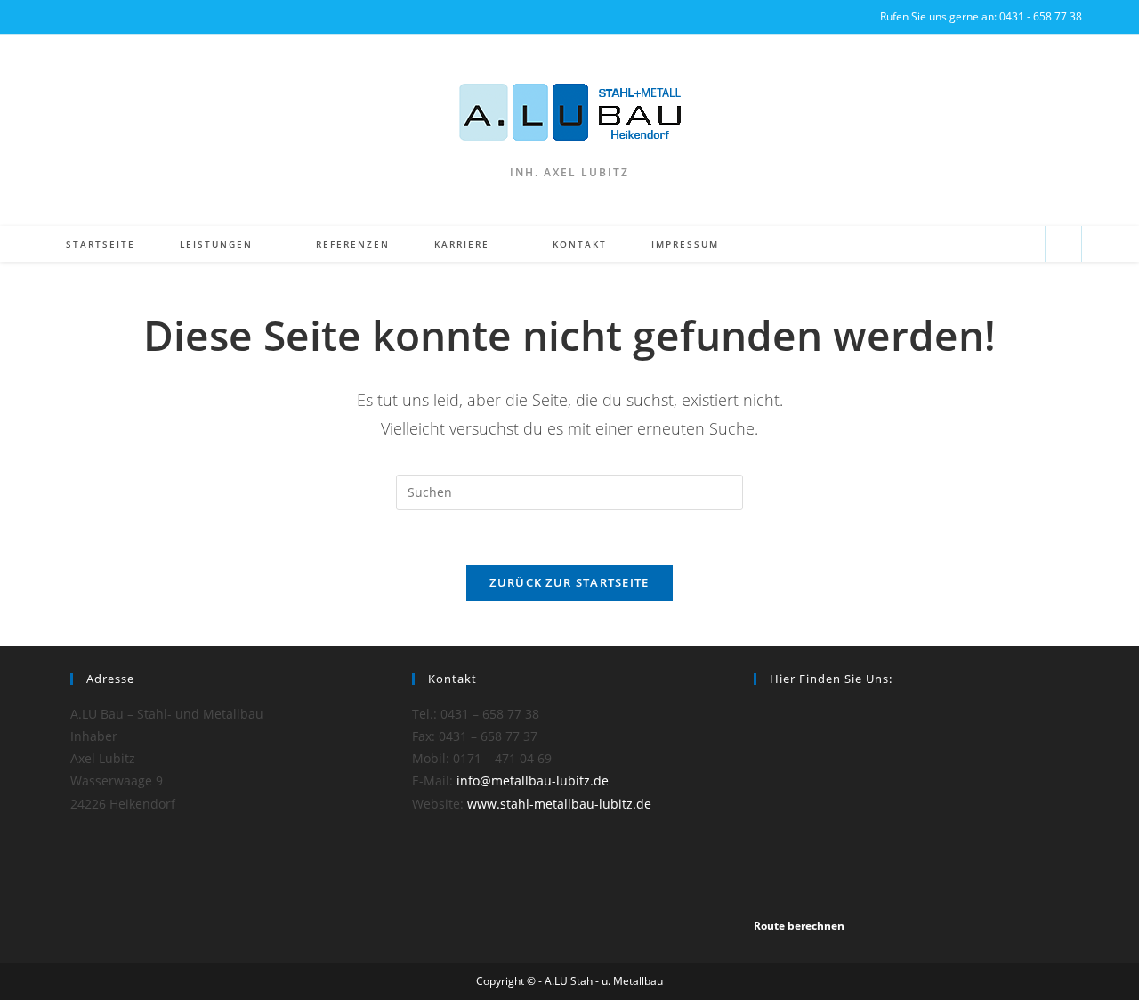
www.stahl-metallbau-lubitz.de (559, 803)
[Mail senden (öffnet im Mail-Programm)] (1024, 244)
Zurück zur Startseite (569, 582)
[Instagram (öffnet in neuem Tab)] (63, 17)
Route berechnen (799, 925)
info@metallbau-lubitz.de (532, 780)
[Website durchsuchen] (1063, 245)
